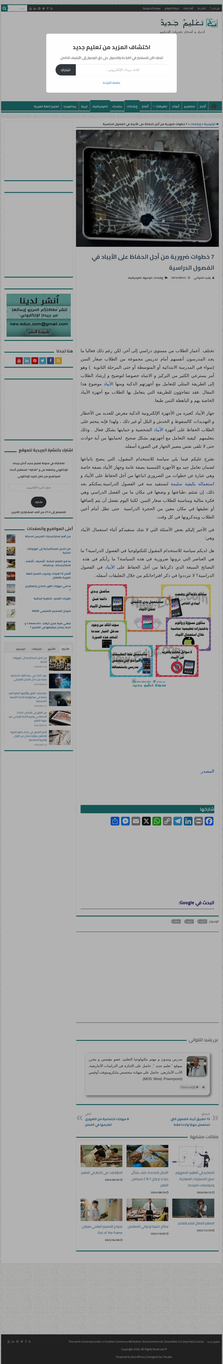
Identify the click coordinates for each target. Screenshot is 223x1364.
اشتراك (66, 70)
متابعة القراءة (111, 83)
